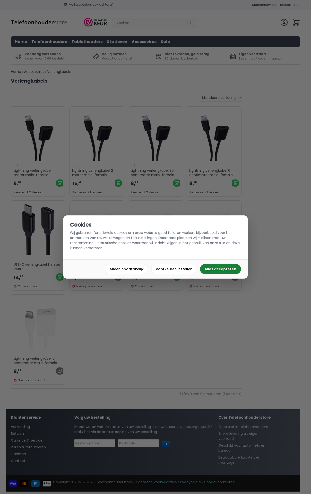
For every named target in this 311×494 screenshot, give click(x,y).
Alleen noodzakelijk (127, 269)
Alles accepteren (220, 269)
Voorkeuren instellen (174, 269)
